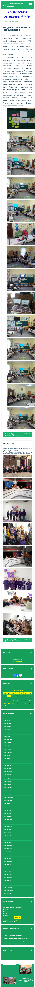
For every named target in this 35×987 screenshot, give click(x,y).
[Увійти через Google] (20, 675)
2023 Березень (8, 855)
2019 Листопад (8, 775)
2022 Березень (8, 839)
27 (25, 703)
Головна (3, 21)
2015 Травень (7, 723)
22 (5, 703)
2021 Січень (7, 803)
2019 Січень (7, 758)
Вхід (21, 661)
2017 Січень (7, 733)
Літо (6, 913)
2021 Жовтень (8, 823)
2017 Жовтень (8, 739)
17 (13, 701)
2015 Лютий (7, 720)
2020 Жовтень (8, 794)
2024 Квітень (7, 874)
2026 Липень (7, 893)
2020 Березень (8, 787)
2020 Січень (7, 781)
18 (17, 701)
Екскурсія (8, 443)
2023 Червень (8, 864)
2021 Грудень (7, 829)
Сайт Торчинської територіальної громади (16, 942)
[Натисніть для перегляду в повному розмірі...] (17, 476)
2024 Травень (8, 877)
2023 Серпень (8, 868)
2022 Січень (7, 832)
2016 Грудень (7, 730)
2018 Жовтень (8, 752)
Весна (6, 911)
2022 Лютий (7, 836)
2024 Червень (8, 880)
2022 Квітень (7, 842)
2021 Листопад (8, 826)
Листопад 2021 (17, 690)
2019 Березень (8, 762)
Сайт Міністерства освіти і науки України (16, 938)
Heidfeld (13, 433)
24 (13, 703)
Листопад (14, 21)
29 (5, 705)
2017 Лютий (7, 736)
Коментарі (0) (17, 435)
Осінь (6, 915)
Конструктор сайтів (25, 980)
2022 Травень (8, 845)
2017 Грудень (7, 746)
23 (9, 703)
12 (21, 698)
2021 (8, 21)
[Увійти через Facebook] (17, 675)
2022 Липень (7, 852)
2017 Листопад (8, 742)
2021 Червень (7, 816)
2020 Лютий (7, 784)
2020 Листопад (8, 797)
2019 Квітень (7, 765)
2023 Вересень (8, 871)
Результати (6, 920)
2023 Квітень (7, 858)
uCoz (26, 982)
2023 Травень (8, 861)
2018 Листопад (8, 755)
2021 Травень (7, 813)
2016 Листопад (8, 726)
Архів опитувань (14, 920)
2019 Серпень (8, 771)
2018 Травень (7, 749)
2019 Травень (7, 768)
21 (30, 701)
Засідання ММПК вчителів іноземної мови (16, 28)
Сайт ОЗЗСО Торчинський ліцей (13, 935)
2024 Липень (7, 884)
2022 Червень (8, 848)
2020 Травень (8, 791)
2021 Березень (8, 810)
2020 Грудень (8, 800)
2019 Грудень (7, 778)
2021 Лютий (7, 807)
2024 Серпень (8, 887)
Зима (6, 909)
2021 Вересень (8, 819)
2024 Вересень (8, 890)
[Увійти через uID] (14, 675)
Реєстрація (16, 661)
